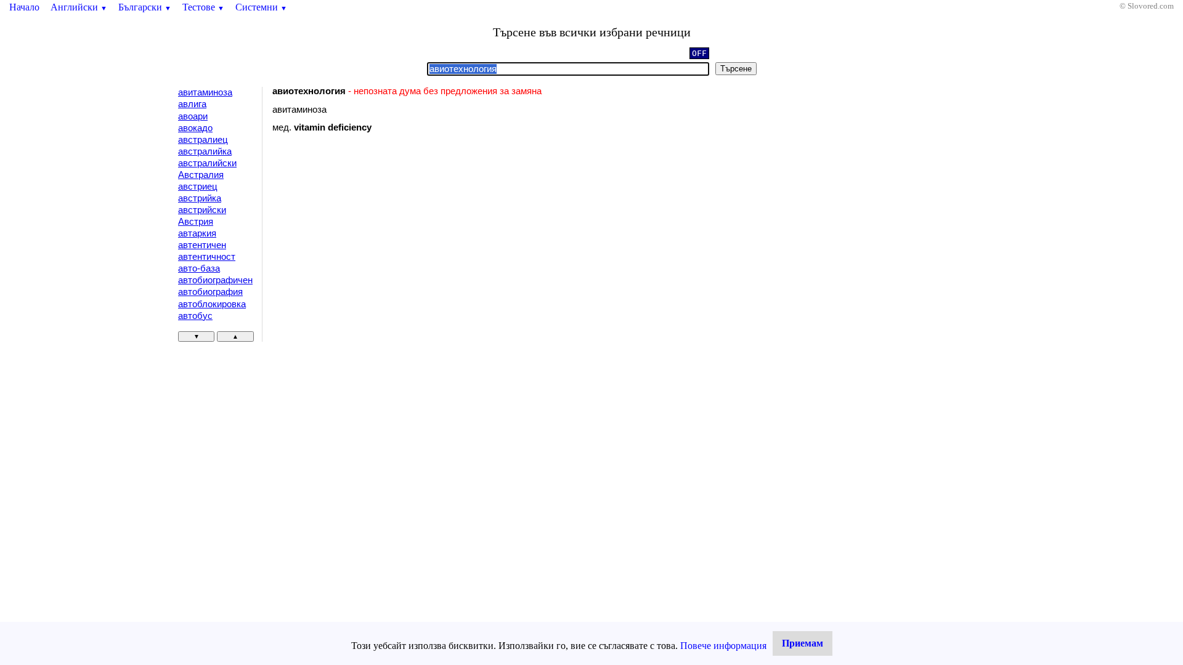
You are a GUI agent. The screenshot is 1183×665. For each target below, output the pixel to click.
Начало (24, 7)
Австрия (195, 222)
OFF (699, 53)
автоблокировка (212, 304)
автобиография (210, 292)
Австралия (201, 175)
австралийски (207, 163)
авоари (193, 116)
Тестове (203, 7)
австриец (197, 186)
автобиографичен (215, 280)
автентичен (202, 245)
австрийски (202, 210)
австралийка (205, 151)
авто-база (199, 268)
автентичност (206, 257)
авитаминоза (205, 92)
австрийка (199, 198)
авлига (192, 104)
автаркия (197, 233)
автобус (195, 316)
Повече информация (723, 645)
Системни (261, 7)
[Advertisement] (376, 243)
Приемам (802, 643)
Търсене (736, 68)
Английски (79, 7)
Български (144, 7)
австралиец (203, 140)
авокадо (195, 128)
